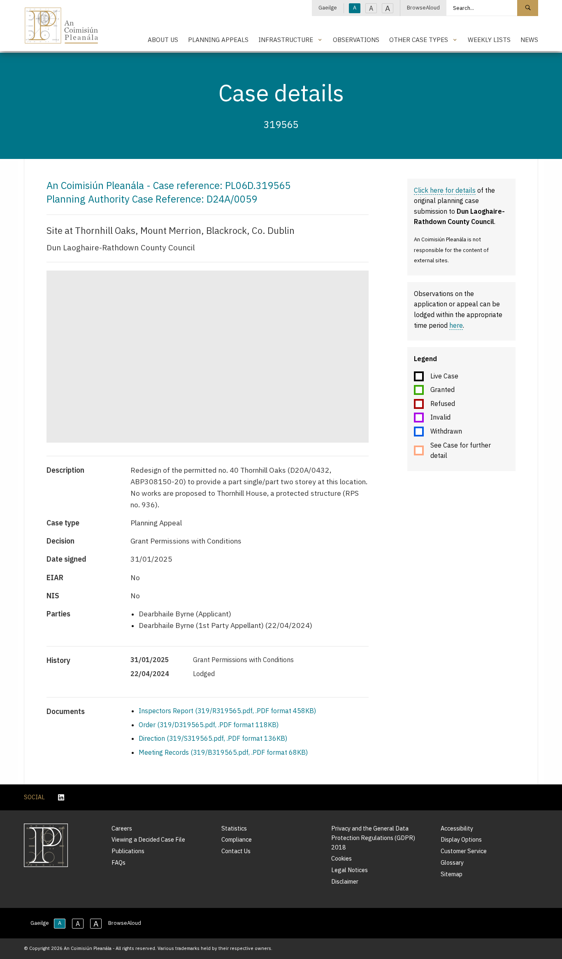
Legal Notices (349, 870)
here (456, 325)
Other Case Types (418, 39)
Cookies (341, 858)
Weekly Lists (489, 39)
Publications (127, 851)
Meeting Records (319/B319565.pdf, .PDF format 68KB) (223, 752)
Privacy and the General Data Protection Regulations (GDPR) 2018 (373, 837)
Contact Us (236, 851)
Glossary (452, 862)
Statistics (234, 828)
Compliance (236, 839)
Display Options (461, 839)
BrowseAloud (423, 7)
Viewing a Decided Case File (148, 839)
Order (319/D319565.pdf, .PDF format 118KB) (209, 725)
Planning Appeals (218, 39)
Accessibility (457, 828)
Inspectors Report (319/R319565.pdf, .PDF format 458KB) (227, 711)
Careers (121, 828)
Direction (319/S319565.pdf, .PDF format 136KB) (213, 738)
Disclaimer (344, 881)
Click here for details (445, 190)
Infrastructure (285, 39)
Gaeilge (327, 7)
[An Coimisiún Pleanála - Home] (61, 25)
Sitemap (451, 874)
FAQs (118, 862)
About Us (163, 39)
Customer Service (464, 851)
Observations (356, 39)
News (529, 39)
